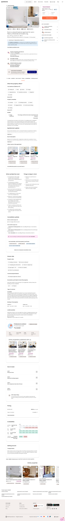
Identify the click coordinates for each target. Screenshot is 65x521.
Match (35, 1)
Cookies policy (22, 506)
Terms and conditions (23, 508)
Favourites (46, 1)
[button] (58, 2)
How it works (40, 1)
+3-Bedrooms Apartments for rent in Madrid (23, 494)
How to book (18, 78)
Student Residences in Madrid (7, 496)
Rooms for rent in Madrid (37, 493)
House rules (8, 78)
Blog (6, 508)
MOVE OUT (53, 12)
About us (7, 506)
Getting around (34, 78)
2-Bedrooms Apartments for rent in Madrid (54, 492)
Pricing (23, 78)
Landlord (13, 78)
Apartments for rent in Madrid (22, 491)
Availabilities (27, 78)
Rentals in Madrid (5, 491)
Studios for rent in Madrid (52, 493)
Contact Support (36, 508)
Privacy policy (21, 504)
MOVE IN (44, 12)
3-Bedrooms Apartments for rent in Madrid (8, 494)
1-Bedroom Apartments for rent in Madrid (40, 491)
